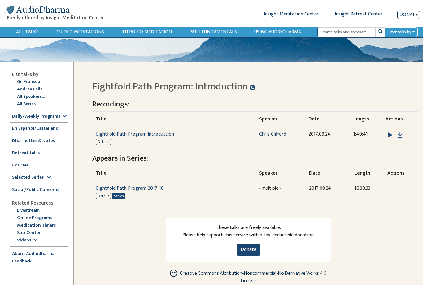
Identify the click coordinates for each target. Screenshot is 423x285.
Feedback (22, 261)
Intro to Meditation (146, 32)
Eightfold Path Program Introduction (135, 134)
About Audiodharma (33, 253)
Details (103, 142)
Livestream (28, 210)
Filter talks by (399, 32)
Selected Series (28, 177)
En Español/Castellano (35, 128)
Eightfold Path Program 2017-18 (130, 188)
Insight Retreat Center (358, 14)
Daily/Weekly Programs (36, 116)
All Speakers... (31, 96)
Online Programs (34, 218)
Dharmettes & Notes (33, 141)
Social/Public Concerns (35, 189)
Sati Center (29, 232)
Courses (20, 165)
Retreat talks (26, 153)
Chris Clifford (272, 134)
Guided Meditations (80, 32)
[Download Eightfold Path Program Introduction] (399, 135)
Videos (24, 240)
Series (119, 196)
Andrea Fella (30, 89)
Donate (408, 15)
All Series (26, 104)
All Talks (27, 32)
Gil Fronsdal (29, 81)
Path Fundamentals (213, 32)
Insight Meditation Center (291, 14)
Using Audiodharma (277, 32)
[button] (390, 135)
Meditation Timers (36, 225)
